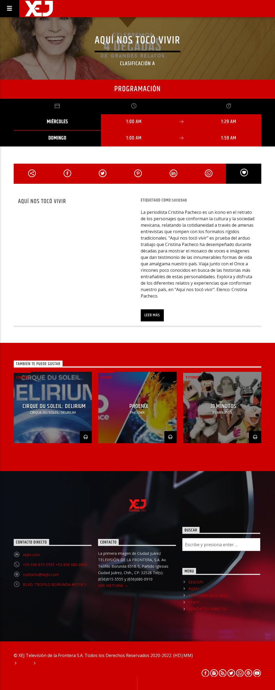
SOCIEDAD (179, 200)
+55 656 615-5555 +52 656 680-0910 (55, 564)
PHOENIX (139, 406)
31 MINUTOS (223, 406)
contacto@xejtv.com (41, 574)
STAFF (194, 602)
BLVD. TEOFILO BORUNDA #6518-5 (54, 584)
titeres (192, 377)
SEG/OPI (195, 582)
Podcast (46, 663)
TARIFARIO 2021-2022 (207, 595)
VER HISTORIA (111, 585)
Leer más (152, 315)
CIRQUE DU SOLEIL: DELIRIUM (54, 406)
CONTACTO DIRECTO (207, 608)
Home (24, 663)
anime (106, 377)
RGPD (193, 588)
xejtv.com (31, 554)
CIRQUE (22, 377)
